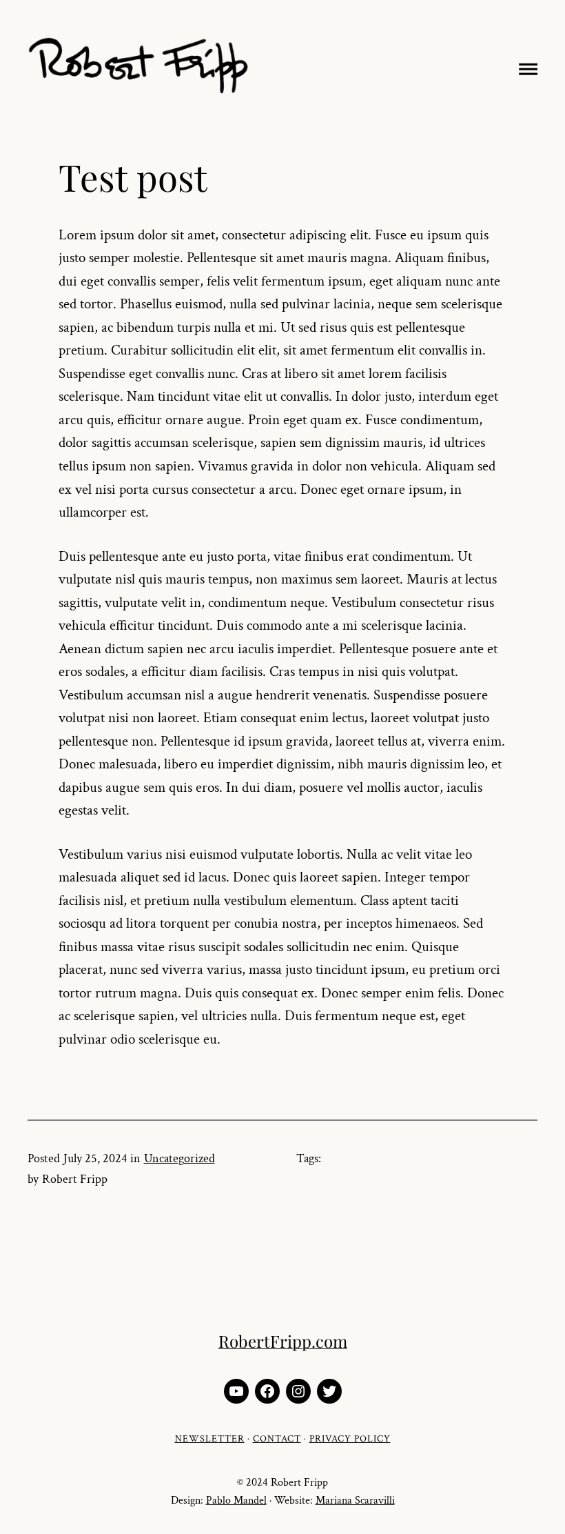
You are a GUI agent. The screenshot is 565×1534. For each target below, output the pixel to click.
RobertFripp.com (282, 1341)
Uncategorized (179, 1158)
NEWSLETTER (210, 1439)
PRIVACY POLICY (350, 1439)
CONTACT (277, 1439)
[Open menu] (525, 67)
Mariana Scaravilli (355, 1500)
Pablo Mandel (236, 1500)
